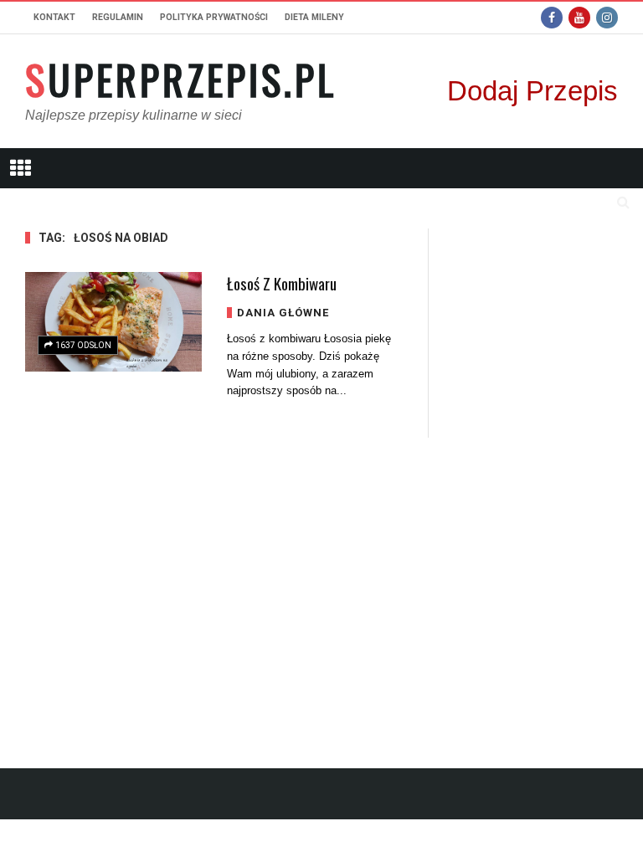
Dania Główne (283, 312)
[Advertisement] (535, 479)
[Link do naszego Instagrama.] (607, 17)
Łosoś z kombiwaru (282, 283)
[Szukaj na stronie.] (623, 202)
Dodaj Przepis (532, 91)
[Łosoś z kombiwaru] (113, 322)
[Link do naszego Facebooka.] (552, 17)
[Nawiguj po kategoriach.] (20, 168)
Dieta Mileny (314, 17)
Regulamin (117, 17)
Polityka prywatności (214, 17)
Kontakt (54, 17)
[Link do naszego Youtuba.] (579, 17)
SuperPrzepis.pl (181, 79)
